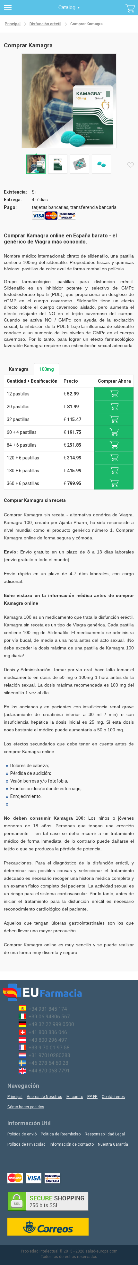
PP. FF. (92, 1096)
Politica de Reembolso (61, 1134)
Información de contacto (72, 1144)
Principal (13, 24)
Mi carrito (74, 1096)
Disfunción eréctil (45, 24)
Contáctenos (113, 1096)
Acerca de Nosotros (44, 1096)
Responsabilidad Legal (105, 1134)
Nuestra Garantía (113, 1144)
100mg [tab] (46, 369)
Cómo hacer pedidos (25, 1107)
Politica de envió (22, 1134)
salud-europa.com (101, 1251)
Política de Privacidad (26, 1144)
